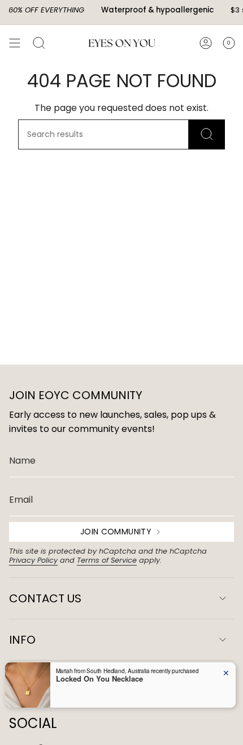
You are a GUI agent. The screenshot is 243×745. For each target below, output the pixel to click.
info (22, 640)
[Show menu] (14, 43)
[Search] (207, 134)
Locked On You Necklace (99, 678)
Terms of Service (107, 560)
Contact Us (45, 598)
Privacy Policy (33, 560)
